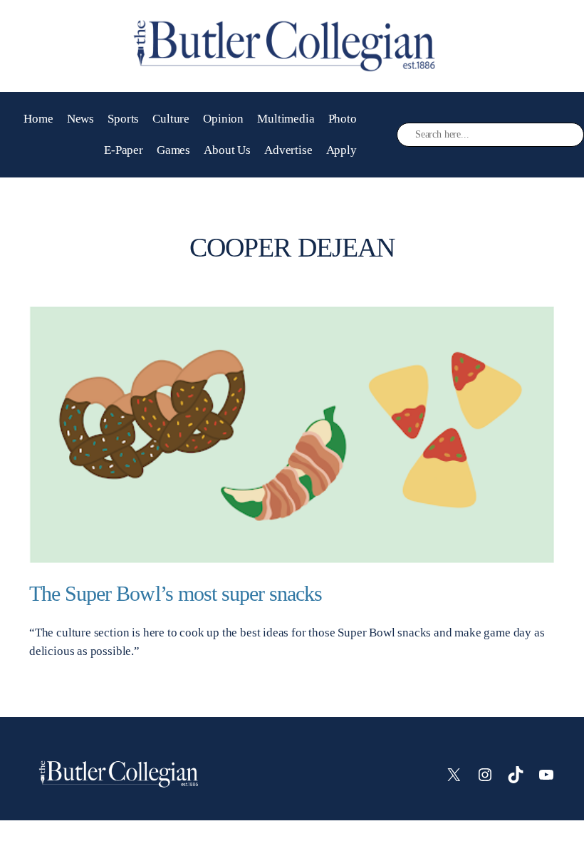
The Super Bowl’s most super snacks (175, 594)
